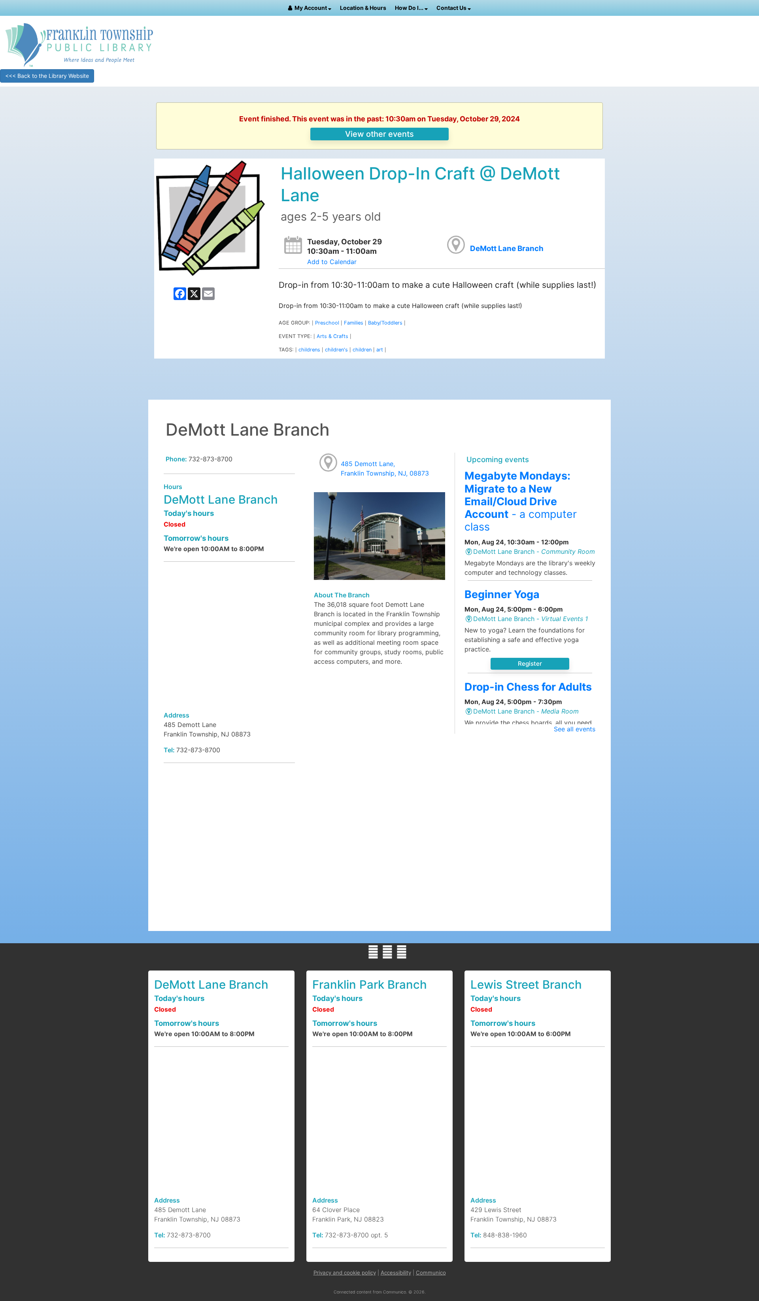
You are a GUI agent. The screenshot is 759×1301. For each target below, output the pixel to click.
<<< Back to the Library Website (47, 75)
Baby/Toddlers (385, 323)
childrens (309, 350)
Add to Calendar (332, 262)
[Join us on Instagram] (401, 952)
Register (530, 663)
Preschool (327, 323)
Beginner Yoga (502, 594)
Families (353, 323)
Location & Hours (363, 7)
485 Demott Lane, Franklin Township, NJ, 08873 (385, 468)
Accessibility (396, 1272)
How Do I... (410, 7)
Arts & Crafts (332, 336)
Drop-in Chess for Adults (528, 686)
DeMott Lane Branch (507, 248)
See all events (574, 729)
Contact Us (452, 7)
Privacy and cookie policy (344, 1272)
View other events (379, 134)
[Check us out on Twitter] (387, 952)
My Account (311, 7)
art (379, 350)
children (362, 350)
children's (336, 350)
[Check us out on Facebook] (373, 952)
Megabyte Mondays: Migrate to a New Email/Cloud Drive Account (520, 501)
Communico (431, 1272)
